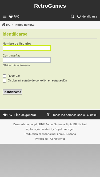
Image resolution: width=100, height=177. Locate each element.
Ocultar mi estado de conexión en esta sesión (37, 80)
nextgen (69, 129)
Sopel (58, 129)
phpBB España (66, 133)
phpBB (38, 124)
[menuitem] (14, 16)
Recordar (13, 75)
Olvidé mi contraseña (16, 65)
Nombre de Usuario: (17, 43)
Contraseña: (11, 55)
